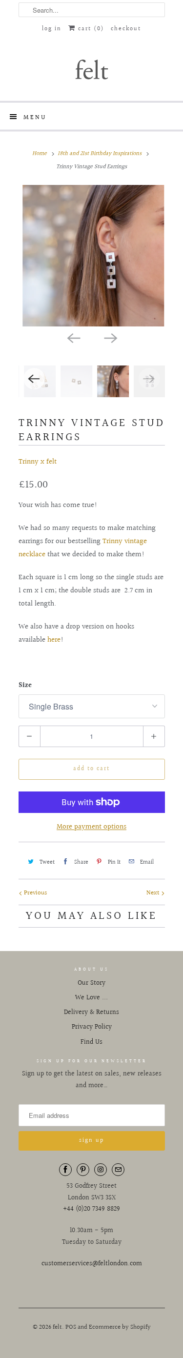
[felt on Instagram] (100, 1169)
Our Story (91, 983)
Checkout (126, 29)
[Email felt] (118, 1169)
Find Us (91, 1042)
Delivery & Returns (91, 1012)
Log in (51, 29)
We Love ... (91, 998)
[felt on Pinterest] (83, 1169)
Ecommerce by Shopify (120, 1327)
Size (25, 685)
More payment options (91, 826)
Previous (34, 893)
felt (57, 1327)
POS (70, 1327)
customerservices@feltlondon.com (91, 1263)
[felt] (92, 69)
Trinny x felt (38, 461)
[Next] (110, 337)
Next (153, 893)
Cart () (90, 29)
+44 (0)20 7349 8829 (91, 1209)
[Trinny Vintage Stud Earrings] (92, 255)
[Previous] (73, 337)
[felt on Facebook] (65, 1169)
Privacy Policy (92, 1027)
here (54, 640)
